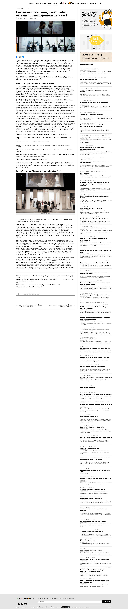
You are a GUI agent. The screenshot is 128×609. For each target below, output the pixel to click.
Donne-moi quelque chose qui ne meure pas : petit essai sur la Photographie (95, 283)
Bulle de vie (93, 3)
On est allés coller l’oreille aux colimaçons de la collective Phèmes (94, 161)
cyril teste (22, 294)
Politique (106, 303)
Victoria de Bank (85, 309)
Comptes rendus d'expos (94, 135)
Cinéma (44, 3)
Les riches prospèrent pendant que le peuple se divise (96, 437)
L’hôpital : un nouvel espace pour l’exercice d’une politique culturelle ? (94, 581)
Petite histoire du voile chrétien (89, 69)
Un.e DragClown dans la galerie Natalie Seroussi (94, 219)
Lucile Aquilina (85, 331)
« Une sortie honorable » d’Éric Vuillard (91, 531)
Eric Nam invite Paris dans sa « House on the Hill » (95, 348)
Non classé (94, 77)
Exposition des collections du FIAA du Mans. (93, 228)
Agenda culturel (83, 77)
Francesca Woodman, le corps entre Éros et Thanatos (96, 377)
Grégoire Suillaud (85, 220)
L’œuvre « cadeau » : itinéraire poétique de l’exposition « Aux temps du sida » (93, 570)
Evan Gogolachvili (85, 320)
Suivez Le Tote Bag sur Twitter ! (22, 604)
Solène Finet (84, 349)
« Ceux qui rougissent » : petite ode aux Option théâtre (94, 90)
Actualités (82, 435)
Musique (31, 3)
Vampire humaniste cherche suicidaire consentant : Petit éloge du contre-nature (95, 318)
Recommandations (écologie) (86, 305)
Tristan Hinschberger (86, 70)
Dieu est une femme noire (88, 541)
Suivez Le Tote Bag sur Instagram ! (26, 604)
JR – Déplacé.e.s (84, 173)
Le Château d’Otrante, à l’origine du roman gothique (96, 394)
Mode (81, 67)
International (83, 364)
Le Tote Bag (67, 3)
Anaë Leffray (84, 138)
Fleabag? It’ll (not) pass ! (87, 387)
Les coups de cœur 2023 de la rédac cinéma (93, 521)
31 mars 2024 (33, 18)
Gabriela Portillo (85, 275)
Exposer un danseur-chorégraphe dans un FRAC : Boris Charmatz (96, 405)
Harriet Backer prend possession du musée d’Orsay (95, 137)
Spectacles (98, 77)
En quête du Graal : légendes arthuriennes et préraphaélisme (93, 239)
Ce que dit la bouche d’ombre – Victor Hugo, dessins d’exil (95, 251)
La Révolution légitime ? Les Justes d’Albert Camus (95, 295)
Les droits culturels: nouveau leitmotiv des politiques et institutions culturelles (93, 125)
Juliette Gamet (84, 473)
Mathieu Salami (85, 296)
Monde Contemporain (81, 3)
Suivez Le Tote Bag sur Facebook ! (19, 604)
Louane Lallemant (85, 105)
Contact (39, 598)
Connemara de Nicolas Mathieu (89, 448)
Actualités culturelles (84, 123)
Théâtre (49, 3)
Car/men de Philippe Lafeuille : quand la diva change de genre (95, 479)
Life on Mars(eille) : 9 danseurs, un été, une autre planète (94, 196)
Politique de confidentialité (57, 598)
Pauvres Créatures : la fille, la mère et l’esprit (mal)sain (93, 509)
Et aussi (55, 3)
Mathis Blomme (85, 395)
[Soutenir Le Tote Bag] (96, 57)
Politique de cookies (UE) (68, 598)
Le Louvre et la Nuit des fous (88, 79)
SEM (83, 439)
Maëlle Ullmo (84, 358)
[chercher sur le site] (100, 2)
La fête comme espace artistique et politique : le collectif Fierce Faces (94, 307)
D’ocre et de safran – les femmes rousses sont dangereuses (94, 103)
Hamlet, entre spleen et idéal (89, 416)
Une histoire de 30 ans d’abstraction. (91, 459)
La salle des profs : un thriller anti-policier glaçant (95, 357)
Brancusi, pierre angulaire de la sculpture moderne (95, 263)
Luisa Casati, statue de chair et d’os (91, 550)
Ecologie (104, 302)
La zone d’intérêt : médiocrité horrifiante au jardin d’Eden (95, 471)
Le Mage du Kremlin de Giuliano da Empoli (92, 366)
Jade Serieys (84, 389)
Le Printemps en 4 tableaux (88, 339)
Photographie (89, 112)
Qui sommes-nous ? (46, 598)
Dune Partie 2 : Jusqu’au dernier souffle (92, 427)
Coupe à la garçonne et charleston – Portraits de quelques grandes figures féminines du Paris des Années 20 (94, 184)
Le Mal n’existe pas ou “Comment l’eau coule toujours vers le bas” (93, 272)
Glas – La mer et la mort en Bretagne (91, 208)
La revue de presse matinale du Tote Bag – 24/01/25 (89, 14)
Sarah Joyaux (23, 18)
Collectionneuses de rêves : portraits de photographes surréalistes (92, 148)
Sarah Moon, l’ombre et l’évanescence (91, 114)
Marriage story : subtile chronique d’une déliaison (95, 559)
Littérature (38, 3)
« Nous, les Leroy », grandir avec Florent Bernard (94, 330)
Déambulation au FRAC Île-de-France (91, 498)
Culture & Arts (20, 8)
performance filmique (30, 294)
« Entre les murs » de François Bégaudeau (92, 489)
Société (90, 293)
